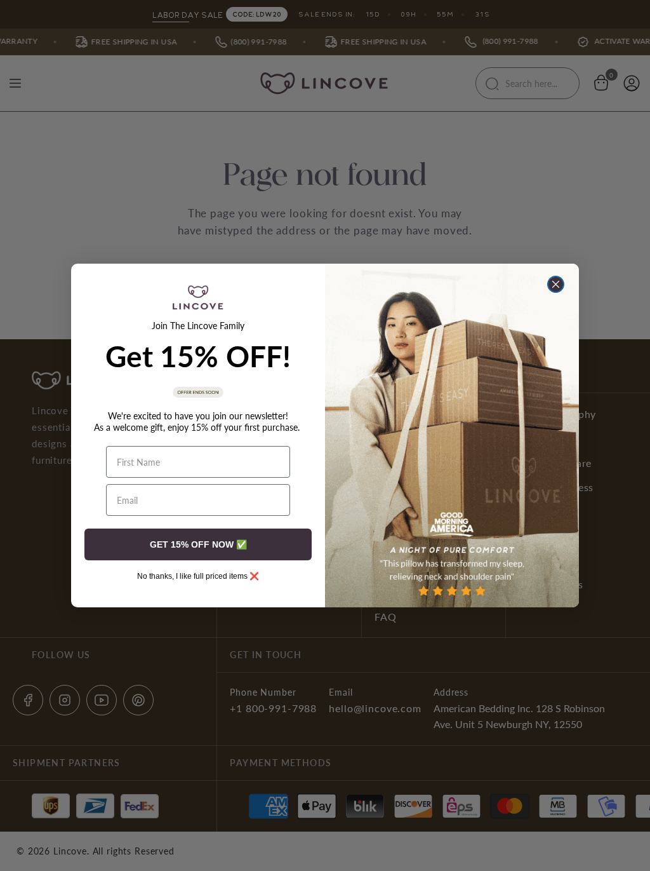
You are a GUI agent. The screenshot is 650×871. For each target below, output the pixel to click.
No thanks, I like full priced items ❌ (198, 576)
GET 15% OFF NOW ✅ (198, 544)
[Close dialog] (556, 284)
